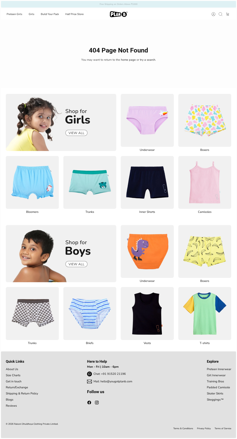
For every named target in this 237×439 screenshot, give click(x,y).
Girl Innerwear (216, 375)
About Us (12, 369)
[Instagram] (97, 402)
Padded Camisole (218, 387)
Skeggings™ (215, 399)
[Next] (159, 4)
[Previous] (78, 4)
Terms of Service (223, 428)
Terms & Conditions (183, 428)
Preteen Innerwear (219, 369)
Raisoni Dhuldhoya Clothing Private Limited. (36, 423)
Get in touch (13, 381)
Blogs (9, 399)
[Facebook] (89, 402)
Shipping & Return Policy (22, 393)
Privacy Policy (204, 428)
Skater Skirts (215, 393)
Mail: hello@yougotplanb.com (113, 381)
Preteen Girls (14, 14)
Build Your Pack (50, 14)
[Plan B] (118, 14)
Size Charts (13, 375)
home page (128, 60)
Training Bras (215, 381)
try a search (147, 60)
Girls (31, 14)
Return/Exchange (17, 387)
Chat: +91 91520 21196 (110, 374)
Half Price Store (74, 14)
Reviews (11, 406)
